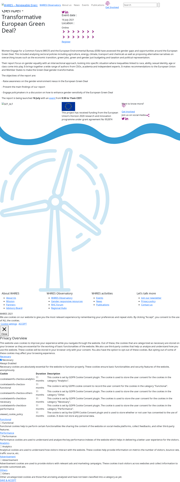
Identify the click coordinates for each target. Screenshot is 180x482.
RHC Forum (57, 304)
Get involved (128, 111)
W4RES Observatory (61, 297)
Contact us (147, 304)
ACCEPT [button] (23, 323)
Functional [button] (5, 419)
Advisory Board (14, 308)
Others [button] (3, 470)
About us (67, 5)
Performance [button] (7, 433)
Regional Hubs (59, 308)
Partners (10, 304)
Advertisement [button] (8, 456)
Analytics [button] (4, 443)
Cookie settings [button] (9, 323)
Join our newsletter (151, 297)
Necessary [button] (5, 356)
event (52, 98)
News (77, 5)
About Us (11, 297)
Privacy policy (148, 301)
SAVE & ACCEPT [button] (8, 480)
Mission (10, 301)
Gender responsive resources (67, 301)
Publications (97, 5)
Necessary (7, 360)
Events (85, 5)
